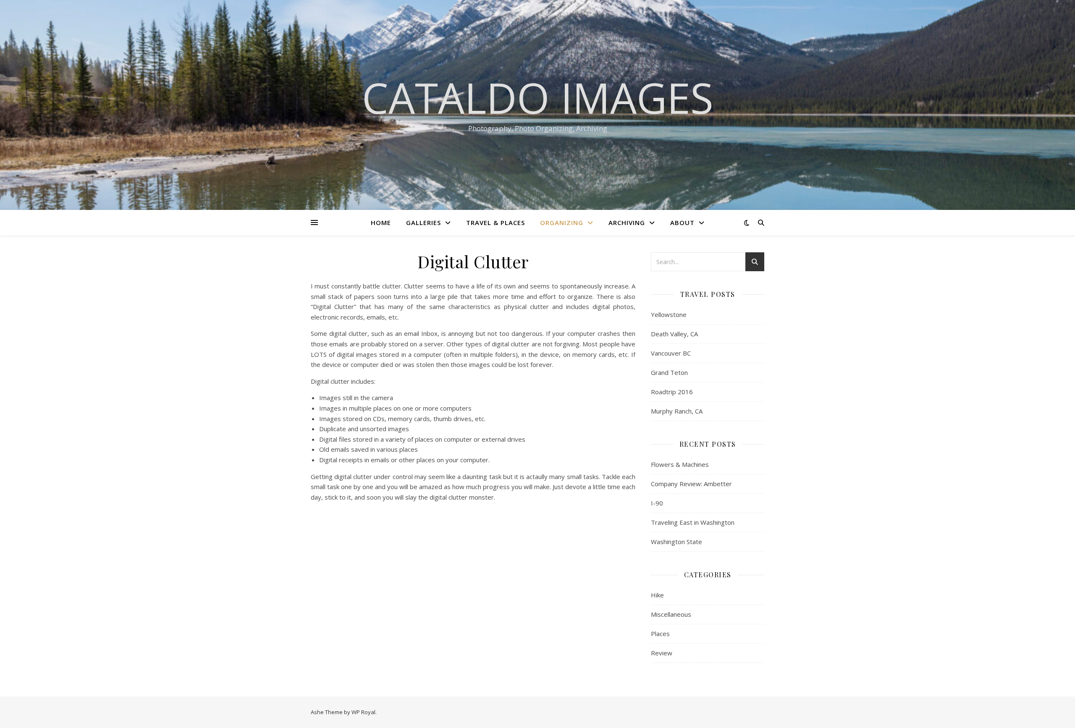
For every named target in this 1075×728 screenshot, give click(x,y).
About (682, 222)
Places (660, 633)
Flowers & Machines (680, 464)
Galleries (423, 222)
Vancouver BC (671, 353)
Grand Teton (669, 372)
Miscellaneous (671, 614)
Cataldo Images (537, 97)
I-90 (657, 503)
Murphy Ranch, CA (677, 411)
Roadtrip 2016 (672, 392)
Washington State (676, 541)
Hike (657, 595)
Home (381, 222)
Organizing (561, 222)
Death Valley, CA (674, 334)
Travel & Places (495, 222)
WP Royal (363, 712)
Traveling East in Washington (692, 522)
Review (661, 653)
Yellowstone (669, 314)
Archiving (626, 222)
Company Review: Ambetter (691, 483)
